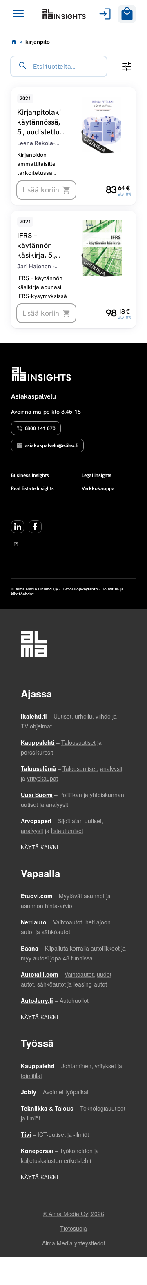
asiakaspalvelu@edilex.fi (52, 445)
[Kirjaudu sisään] (103, 14)
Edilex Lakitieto (64, 14)
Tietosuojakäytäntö (80, 589)
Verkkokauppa (98, 488)
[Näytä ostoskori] (127, 14)
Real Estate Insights (32, 488)
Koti (14, 42)
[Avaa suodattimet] (127, 66)
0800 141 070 (40, 428)
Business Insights (30, 475)
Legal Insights (96, 475)
